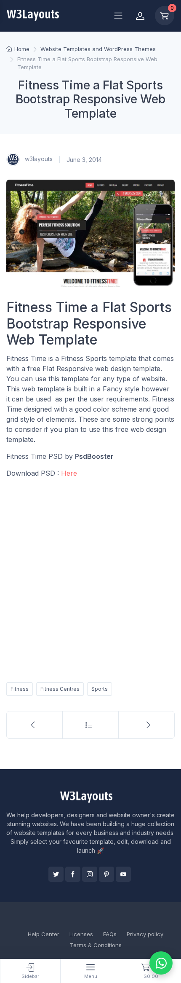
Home (21, 49)
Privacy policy (145, 934)
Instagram (89, 874)
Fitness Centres (60, 689)
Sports (99, 689)
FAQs (110, 934)
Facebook (72, 874)
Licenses (81, 934)
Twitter (56, 874)
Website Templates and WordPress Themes (98, 49)
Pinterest (106, 874)
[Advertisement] (90, 578)
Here (69, 473)
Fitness (20, 689)
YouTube (123, 874)
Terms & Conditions (96, 945)
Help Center (43, 934)
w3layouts (38, 158)
